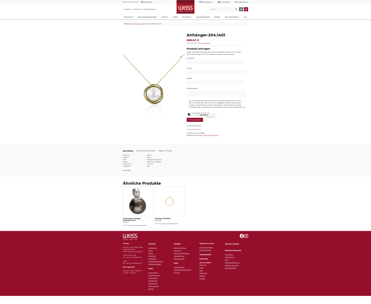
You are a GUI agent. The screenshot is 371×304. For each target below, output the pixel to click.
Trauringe (177, 251)
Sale (245, 17)
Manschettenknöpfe (155, 261)
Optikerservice (179, 267)
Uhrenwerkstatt (205, 250)
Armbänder (152, 248)
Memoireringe (179, 259)
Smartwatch (152, 283)
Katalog (202, 276)
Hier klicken (204, 115)
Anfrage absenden (195, 120)
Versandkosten (205, 43)
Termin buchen (225, 2)
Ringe (150, 251)
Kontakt (202, 278)
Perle (146, 24)
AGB (226, 260)
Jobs (201, 270)
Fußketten (152, 259)
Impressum (229, 254)
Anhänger (137, 24)
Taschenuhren (153, 286)
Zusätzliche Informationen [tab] (145, 151)
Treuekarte (128, 9)
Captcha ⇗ (211, 117)
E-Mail (189, 68)
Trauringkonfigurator (181, 253)
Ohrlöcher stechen (149, 9)
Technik (177, 273)
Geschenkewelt (203, 17)
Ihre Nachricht (192, 88)
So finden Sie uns (242, 2)
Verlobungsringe (180, 248)
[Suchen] (236, 9)
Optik (175, 17)
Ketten (150, 253)
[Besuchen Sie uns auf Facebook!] (242, 237)
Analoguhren (153, 273)
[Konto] (241, 9)
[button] (181, 57)
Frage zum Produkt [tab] (165, 151)
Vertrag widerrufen (232, 265)
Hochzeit (186, 17)
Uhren (164, 17)
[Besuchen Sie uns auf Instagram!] (246, 237)
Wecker (151, 289)
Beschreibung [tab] (128, 151)
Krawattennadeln (154, 264)
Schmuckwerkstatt (206, 247)
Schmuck (128, 17)
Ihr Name (191, 58)
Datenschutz (229, 257)
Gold (142, 24)
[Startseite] (125, 24)
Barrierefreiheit (230, 268)
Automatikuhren (154, 275)
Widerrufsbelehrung (232, 263)
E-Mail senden (147, 2)
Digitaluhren (152, 281)
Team (201, 268)
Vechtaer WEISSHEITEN (182, 270)
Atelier (217, 17)
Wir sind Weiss (231, 17)
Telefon (189, 78)
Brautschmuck (179, 256)
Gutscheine (137, 9)
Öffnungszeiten (206, 2)
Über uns (202, 265)
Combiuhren (153, 278)
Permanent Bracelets (147, 17)
